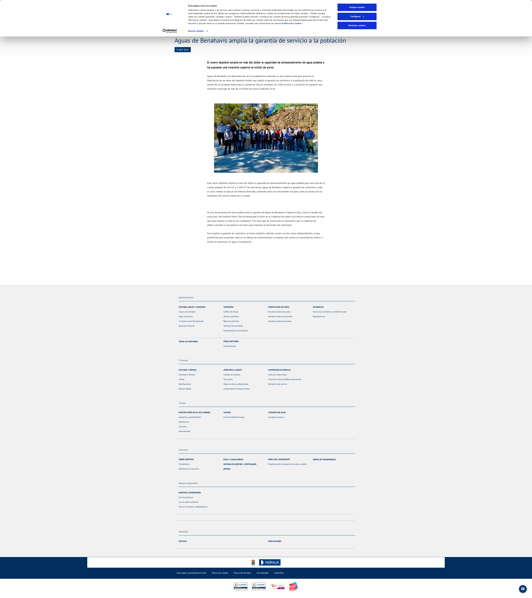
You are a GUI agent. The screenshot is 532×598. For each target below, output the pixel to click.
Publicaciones (274, 541)
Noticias (182, 541)
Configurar (355, 16)
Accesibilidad (262, 573)
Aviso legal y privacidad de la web (191, 573)
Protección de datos (242, 573)
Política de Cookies (292, 23)
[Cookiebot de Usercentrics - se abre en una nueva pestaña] (170, 31)
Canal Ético (279, 573)
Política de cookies (220, 573)
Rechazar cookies (357, 25)
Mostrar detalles (196, 31)
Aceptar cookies (357, 7)
